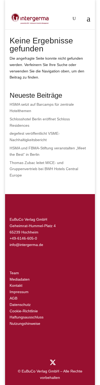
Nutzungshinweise (25, 323)
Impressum (19, 292)
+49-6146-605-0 (23, 238)
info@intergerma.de (26, 245)
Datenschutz (20, 304)
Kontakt (16, 285)
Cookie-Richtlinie (24, 311)
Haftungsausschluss (26, 317)
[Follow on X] (53, 362)
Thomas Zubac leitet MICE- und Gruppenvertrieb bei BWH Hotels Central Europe (44, 169)
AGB (13, 298)
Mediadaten (20, 279)
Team (14, 273)
